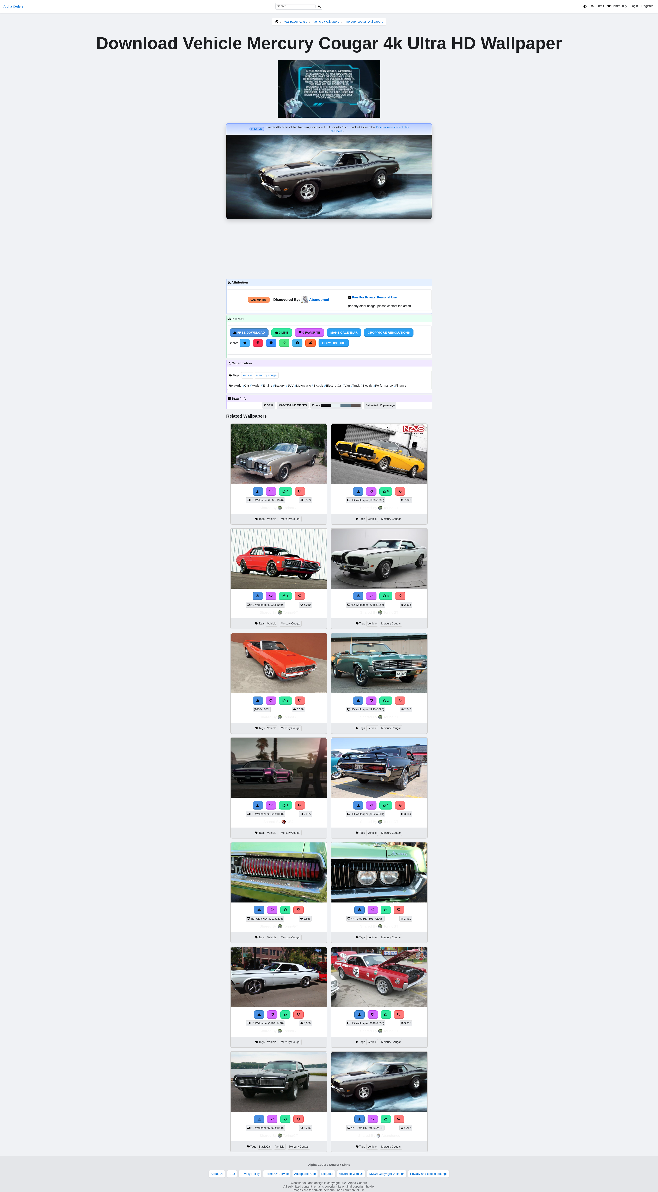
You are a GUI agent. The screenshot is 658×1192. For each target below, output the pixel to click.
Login (634, 6)
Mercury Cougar (290, 518)
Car (246, 385)
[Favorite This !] (271, 596)
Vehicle (271, 518)
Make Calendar (344, 332)
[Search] (319, 6)
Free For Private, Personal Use (374, 297)
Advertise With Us (351, 1174)
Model (255, 385)
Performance (383, 385)
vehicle (247, 375)
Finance (400, 385)
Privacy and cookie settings (428, 1174)
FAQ (232, 1174)
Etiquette (327, 1174)
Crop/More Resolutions (389, 332)
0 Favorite (311, 332)
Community (619, 6)
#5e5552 (356, 405)
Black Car (265, 1146)
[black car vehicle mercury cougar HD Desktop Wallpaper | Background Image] (279, 1110)
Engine (267, 385)
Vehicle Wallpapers (326, 21)
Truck (356, 385)
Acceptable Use (305, 1174)
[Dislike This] (300, 596)
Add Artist (258, 299)
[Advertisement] (329, 248)
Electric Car (333, 385)
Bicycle (318, 385)
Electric (367, 385)
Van (347, 385)
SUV (289, 385)
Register (647, 6)
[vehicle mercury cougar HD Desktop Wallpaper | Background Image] (279, 587)
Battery (279, 385)
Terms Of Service (277, 1174)
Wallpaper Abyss (295, 21)
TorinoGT (290, 508)
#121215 (326, 405)
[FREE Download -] (258, 596)
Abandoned (319, 300)
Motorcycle (303, 385)
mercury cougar (266, 375)
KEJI (290, 822)
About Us (217, 1174)
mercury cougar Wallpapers (364, 21)
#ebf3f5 (335, 405)
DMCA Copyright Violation (387, 1174)
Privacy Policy (250, 1174)
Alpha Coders (13, 6)
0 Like (283, 332)
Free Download (250, 332)
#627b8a (345, 405)
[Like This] (285, 910)
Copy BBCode (333, 343)
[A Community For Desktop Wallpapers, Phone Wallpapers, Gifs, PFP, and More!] (276, 21)
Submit (599, 6)
